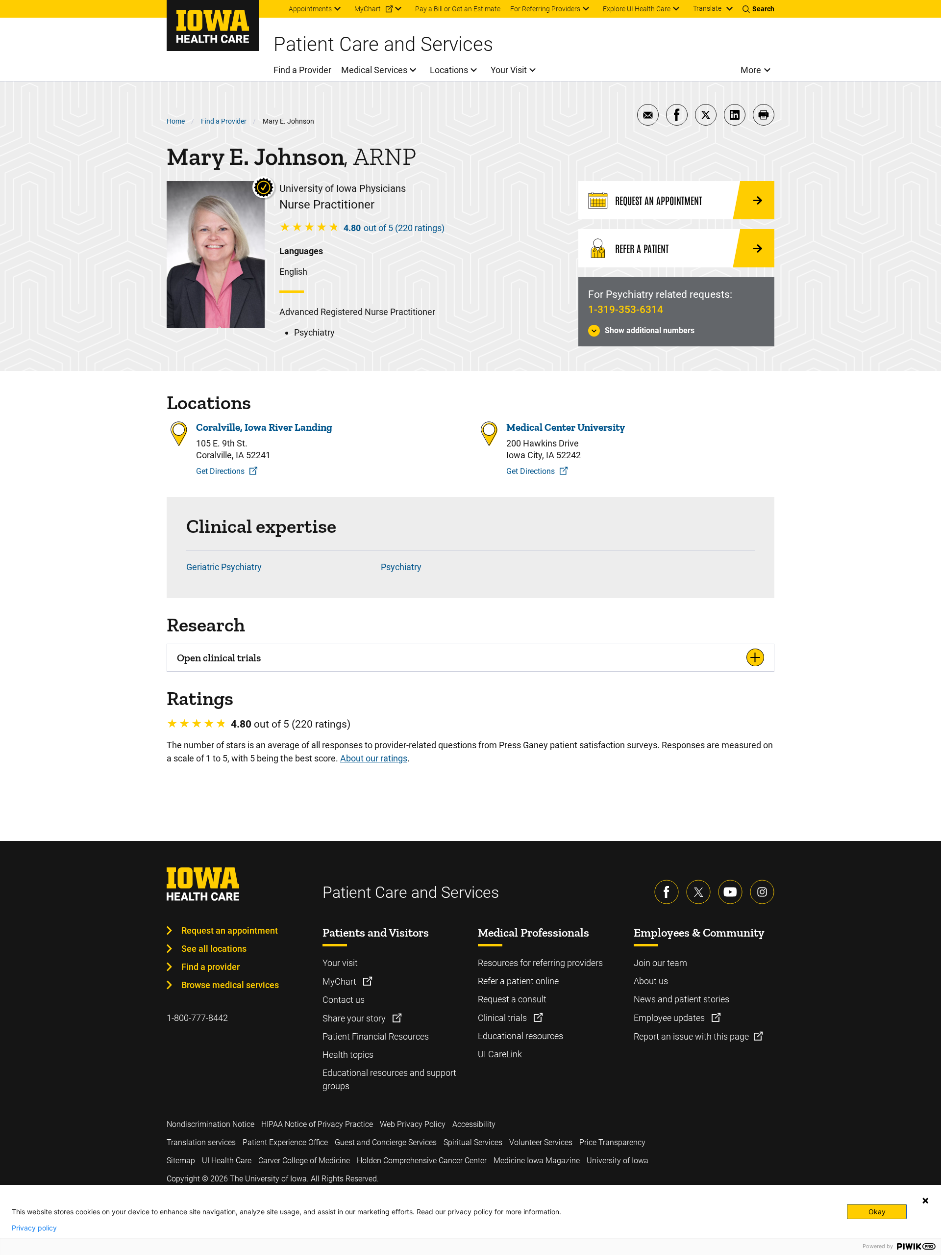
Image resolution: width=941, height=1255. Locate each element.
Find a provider (210, 967)
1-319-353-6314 (625, 309)
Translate (707, 8)
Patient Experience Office (285, 1142)
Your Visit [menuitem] (509, 70)
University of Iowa (617, 1160)
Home (176, 121)
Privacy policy (34, 1228)
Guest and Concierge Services (386, 1142)
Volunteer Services (540, 1142)
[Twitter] (698, 892)
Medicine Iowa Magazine (537, 1160)
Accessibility (473, 1124)
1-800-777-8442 (197, 1018)
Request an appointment (229, 930)
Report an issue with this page (691, 1036)
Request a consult (512, 999)
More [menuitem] (751, 70)
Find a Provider (224, 121)
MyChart (340, 981)
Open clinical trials (219, 658)
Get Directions (220, 471)
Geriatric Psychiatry (224, 567)
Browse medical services (230, 985)
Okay (877, 1211)
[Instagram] (762, 892)
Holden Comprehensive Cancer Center (422, 1160)
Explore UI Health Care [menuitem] (636, 9)
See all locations (214, 948)
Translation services (201, 1142)
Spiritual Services (473, 1142)
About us (651, 981)
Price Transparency (612, 1142)
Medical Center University (565, 427)
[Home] (213, 25)
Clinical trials (503, 1018)
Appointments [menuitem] (310, 9)
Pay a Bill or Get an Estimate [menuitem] (457, 9)
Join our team (660, 963)
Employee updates (670, 1018)
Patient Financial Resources (375, 1036)
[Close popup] (925, 1200)
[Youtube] (730, 892)
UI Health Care (226, 1160)
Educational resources (520, 1036)
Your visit (340, 963)
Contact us (343, 999)
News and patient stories (681, 999)
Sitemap (181, 1160)
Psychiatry (401, 567)
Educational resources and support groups (389, 1079)
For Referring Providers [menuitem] (545, 9)
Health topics (347, 1054)
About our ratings (373, 758)
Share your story (355, 1018)
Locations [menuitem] (449, 70)
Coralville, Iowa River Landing (264, 427)
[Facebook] (666, 892)
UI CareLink (500, 1054)
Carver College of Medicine (304, 1160)
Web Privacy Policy (413, 1124)
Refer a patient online (518, 981)
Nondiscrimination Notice (210, 1124)
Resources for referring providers (540, 963)
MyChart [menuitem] (367, 9)
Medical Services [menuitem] (374, 70)
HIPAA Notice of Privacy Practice (317, 1124)
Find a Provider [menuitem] (302, 70)
